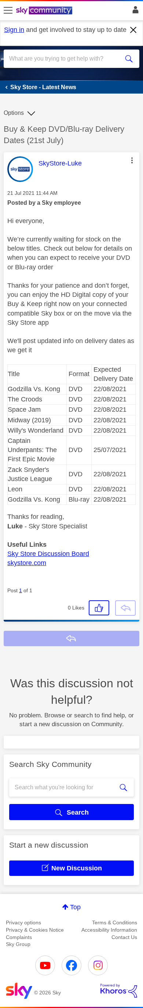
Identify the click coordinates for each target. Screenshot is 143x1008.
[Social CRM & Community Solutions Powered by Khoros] (118, 991)
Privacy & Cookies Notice (35, 930)
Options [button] (14, 113)
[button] (132, 160)
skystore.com (26, 563)
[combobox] (65, 59)
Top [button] (75, 907)
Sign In (134, 11)
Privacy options (23, 922)
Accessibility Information (109, 930)
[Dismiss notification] (133, 30)
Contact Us (124, 937)
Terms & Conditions (114, 922)
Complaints (19, 937)
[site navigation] (8, 10)
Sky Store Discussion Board (48, 553)
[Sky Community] (45, 11)
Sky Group (18, 944)
